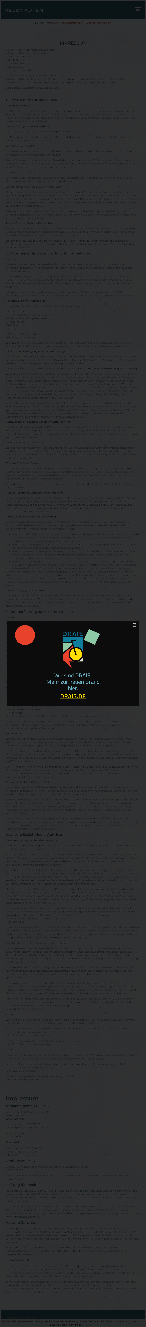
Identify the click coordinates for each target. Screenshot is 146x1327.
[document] (73, 663)
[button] (134, 625)
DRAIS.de (73, 696)
